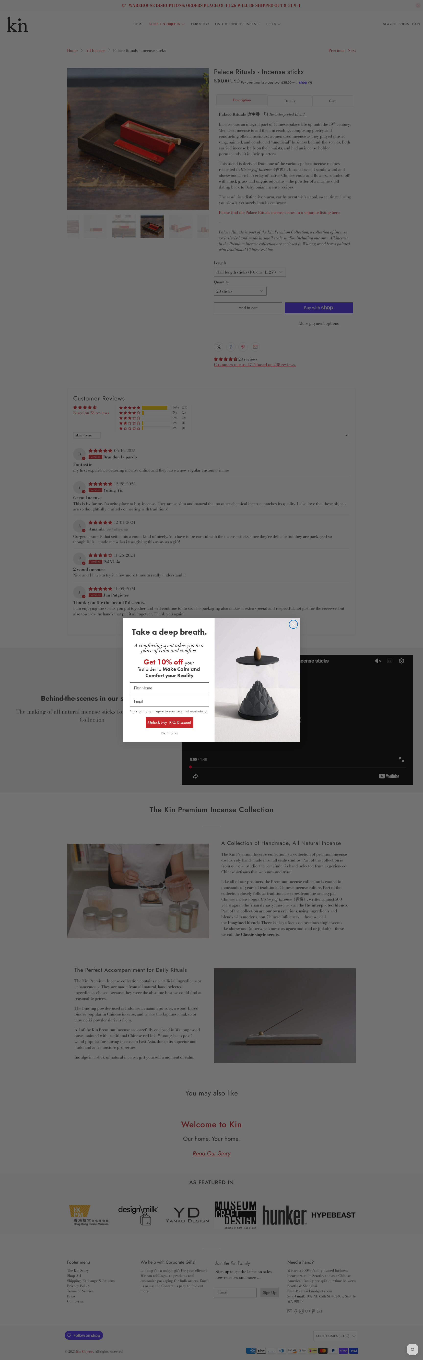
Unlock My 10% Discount (169, 722)
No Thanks (169, 733)
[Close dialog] (293, 624)
